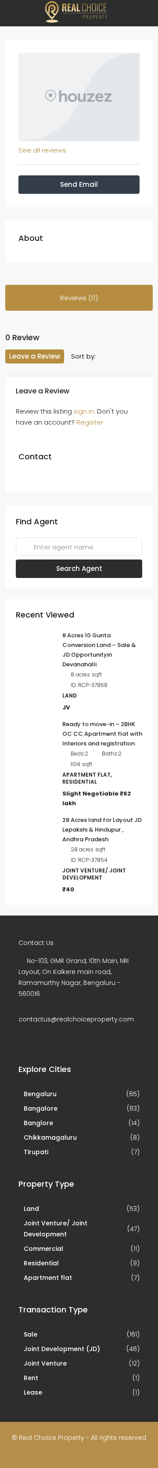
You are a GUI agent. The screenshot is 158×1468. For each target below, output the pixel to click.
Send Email (79, 184)
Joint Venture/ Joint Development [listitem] (55, 1229)
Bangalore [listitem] (40, 1108)
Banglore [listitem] (38, 1123)
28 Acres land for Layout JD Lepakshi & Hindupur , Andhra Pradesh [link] (102, 829)
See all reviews (42, 150)
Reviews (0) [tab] (79, 297)
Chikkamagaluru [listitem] (50, 1137)
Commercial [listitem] (43, 1248)
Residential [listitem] (41, 1263)
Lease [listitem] (33, 1392)
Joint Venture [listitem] (45, 1363)
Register (89, 422)
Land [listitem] (31, 1208)
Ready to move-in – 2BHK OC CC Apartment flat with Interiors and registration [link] (102, 734)
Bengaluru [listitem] (40, 1094)
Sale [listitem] (30, 1334)
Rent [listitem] (31, 1378)
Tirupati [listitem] (36, 1152)
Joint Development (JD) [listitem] (62, 1348)
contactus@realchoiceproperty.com (76, 1019)
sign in (84, 411)
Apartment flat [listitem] (48, 1277)
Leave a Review (34, 356)
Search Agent (79, 568)
